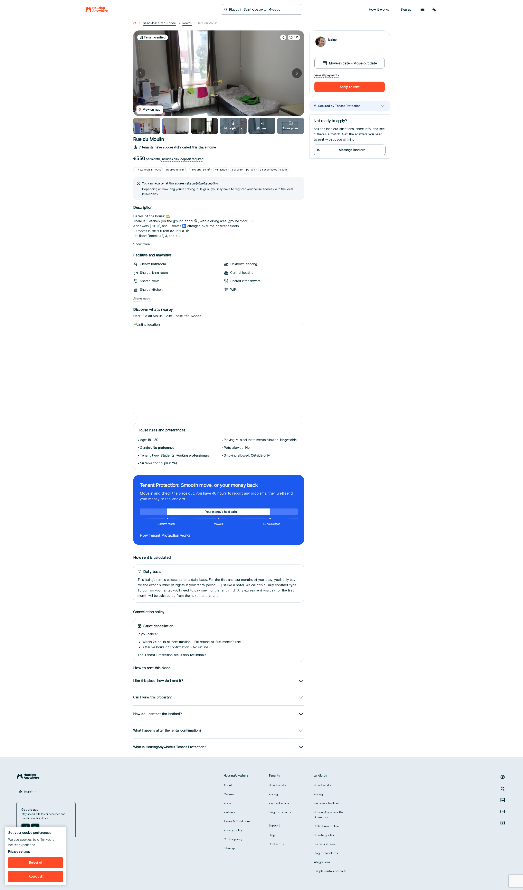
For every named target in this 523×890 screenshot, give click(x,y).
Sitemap (229, 848)
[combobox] (28, 791)
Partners (229, 812)
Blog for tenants (280, 812)
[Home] (96, 9)
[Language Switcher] (434, 9)
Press (227, 803)
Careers (229, 794)
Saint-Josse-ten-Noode (159, 23)
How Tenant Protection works (165, 535)
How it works (277, 785)
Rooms (187, 23)
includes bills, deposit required (182, 159)
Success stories (324, 844)
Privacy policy (233, 830)
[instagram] (502, 823)
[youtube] (502, 811)
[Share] (283, 37)
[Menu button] (422, 9)
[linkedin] (502, 800)
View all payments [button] (326, 75)
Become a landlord (326, 803)
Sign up (405, 9)
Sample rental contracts (330, 871)
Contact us (276, 844)
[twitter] (502, 789)
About (228, 785)
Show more (141, 244)
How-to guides (324, 835)
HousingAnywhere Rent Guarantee (330, 814)
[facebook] (502, 777)
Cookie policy (233, 839)
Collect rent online (326, 826)
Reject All (35, 862)
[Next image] (297, 73)
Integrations (322, 862)
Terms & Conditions (237, 821)
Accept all (35, 876)
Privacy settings (19, 851)
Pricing (273, 794)
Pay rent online (279, 803)
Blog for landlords (326, 853)
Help (272, 835)
